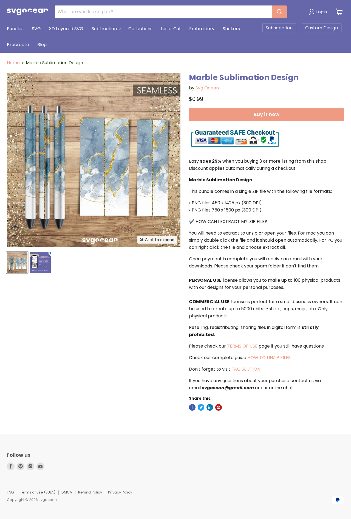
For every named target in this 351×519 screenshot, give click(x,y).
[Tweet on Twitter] (201, 407)
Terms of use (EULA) (37, 492)
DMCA (66, 492)
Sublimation (105, 29)
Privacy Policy (120, 492)
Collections (140, 29)
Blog (42, 44)
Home (13, 62)
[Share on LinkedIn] (209, 407)
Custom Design (321, 28)
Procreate (18, 44)
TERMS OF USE (242, 346)
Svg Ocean (207, 88)
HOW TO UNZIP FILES (269, 357)
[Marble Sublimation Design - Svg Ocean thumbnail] (17, 262)
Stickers (231, 29)
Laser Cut (171, 29)
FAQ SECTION (245, 369)
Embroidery (201, 29)
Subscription (279, 28)
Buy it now (266, 114)
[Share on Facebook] (192, 407)
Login (321, 12)
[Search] (279, 11)
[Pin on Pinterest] (218, 407)
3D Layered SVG (66, 29)
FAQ (10, 492)
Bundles (15, 29)
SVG (36, 29)
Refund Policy (90, 492)
